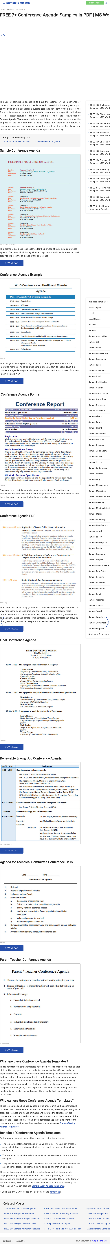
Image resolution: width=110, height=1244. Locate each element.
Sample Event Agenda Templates (48, 1186)
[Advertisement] (22, 78)
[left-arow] (2, 622)
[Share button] (3, 36)
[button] (106, 2)
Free (94, 3)
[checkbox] (4, 2)
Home (2, 9)
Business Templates (15, 9)
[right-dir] (107, 622)
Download (12, 263)
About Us (20, 1241)
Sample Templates (99, 1241)
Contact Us (7, 1241)
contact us (55, 1192)
